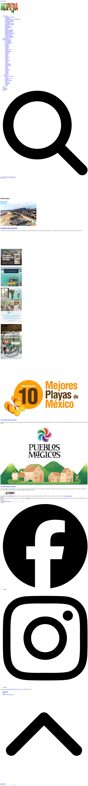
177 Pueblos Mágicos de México (8, 486)
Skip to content (3, 0)
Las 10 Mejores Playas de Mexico (8, 419)
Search (1, 178)
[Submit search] (15, 178)
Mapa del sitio (5, 692)
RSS (4, 693)
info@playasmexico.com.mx (8, 694)
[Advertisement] (44, 187)
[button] (7, 176)
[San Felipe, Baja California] (18, 225)
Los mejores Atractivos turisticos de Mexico (13, 689)
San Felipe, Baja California (8, 228)
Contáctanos (5, 691)
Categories (2, 501)
